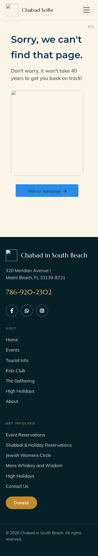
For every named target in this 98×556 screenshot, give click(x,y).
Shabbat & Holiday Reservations (39, 445)
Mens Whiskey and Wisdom (34, 465)
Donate (21, 502)
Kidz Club (15, 370)
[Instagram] (42, 311)
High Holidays (20, 391)
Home (12, 339)
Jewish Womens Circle (28, 455)
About (12, 401)
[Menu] (86, 10)
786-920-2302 (29, 292)
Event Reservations (25, 435)
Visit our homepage (44, 191)
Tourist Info (17, 360)
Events (12, 350)
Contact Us (17, 486)
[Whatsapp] (27, 311)
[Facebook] (12, 311)
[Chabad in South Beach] (37, 10)
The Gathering (20, 381)
